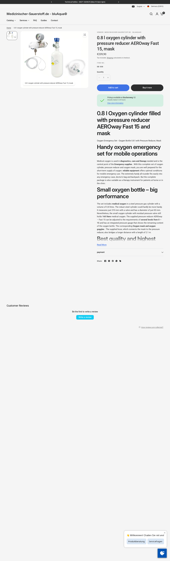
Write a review (85, 317)
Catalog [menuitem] (10, 20)
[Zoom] (85, 35)
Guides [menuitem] (44, 20)
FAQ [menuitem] (35, 20)
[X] (109, 261)
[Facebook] (105, 261)
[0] (161, 14)
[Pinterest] (112, 261)
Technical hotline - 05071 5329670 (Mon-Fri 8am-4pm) (85, 2)
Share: (99, 261)
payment (101, 252)
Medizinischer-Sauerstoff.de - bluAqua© (37, 14)
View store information (115, 103)
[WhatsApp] (116, 261)
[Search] (151, 14)
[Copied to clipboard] (120, 261)
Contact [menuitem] (54, 20)
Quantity (100, 72)
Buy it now (147, 87)
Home (9, 28)
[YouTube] (133, 6)
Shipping (110, 58)
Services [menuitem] (23, 20)
